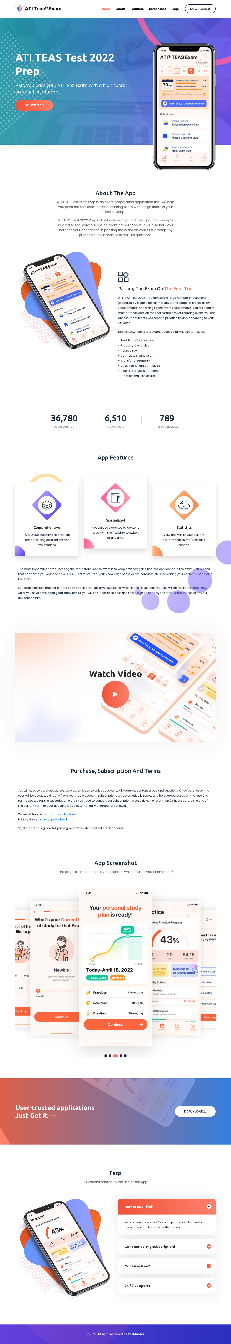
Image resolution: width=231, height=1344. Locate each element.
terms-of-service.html (59, 814)
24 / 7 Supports (137, 1285)
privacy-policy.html (53, 819)
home (106, 9)
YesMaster (136, 1334)
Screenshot (157, 9)
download (199, 9)
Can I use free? (137, 1266)
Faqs (175, 9)
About (120, 9)
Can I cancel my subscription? (150, 1246)
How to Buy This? (139, 1206)
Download (34, 105)
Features (137, 9)
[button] (105, 1055)
